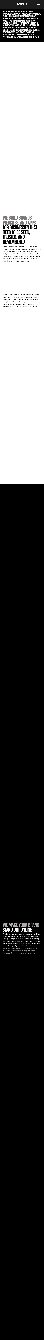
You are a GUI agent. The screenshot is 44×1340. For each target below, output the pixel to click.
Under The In (22, 4)
